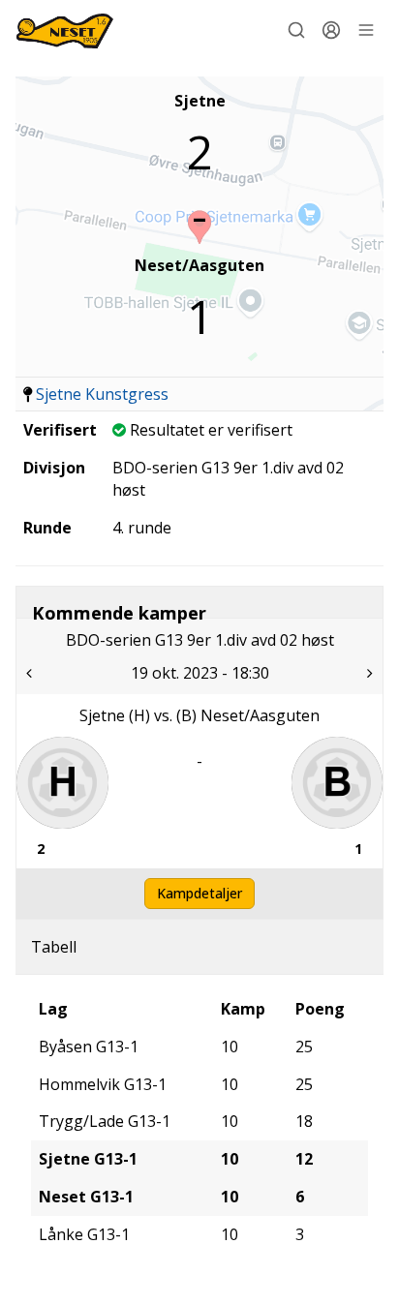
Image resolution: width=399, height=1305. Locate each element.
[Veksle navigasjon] (366, 30)
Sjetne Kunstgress (102, 394)
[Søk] (296, 30)
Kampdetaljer (199, 893)
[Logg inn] (331, 30)
